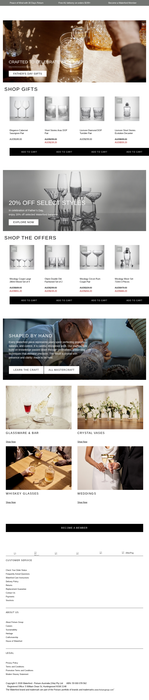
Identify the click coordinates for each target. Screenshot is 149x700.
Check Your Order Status (16, 570)
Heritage (9, 633)
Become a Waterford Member (122, 3)
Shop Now (11, 442)
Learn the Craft (26, 370)
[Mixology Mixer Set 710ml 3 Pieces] (127, 269)
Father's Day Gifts (27, 73)
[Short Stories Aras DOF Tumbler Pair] (57, 121)
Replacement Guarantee (16, 589)
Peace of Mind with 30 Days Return (26, 3)
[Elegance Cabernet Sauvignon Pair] (22, 121)
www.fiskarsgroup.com (104, 690)
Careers (9, 626)
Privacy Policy (12, 663)
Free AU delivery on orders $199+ (74, 3)
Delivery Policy (12, 581)
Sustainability (11, 630)
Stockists (10, 600)
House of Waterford (14, 641)
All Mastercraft (62, 370)
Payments (10, 597)
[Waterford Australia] (64, 541)
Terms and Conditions (15, 667)
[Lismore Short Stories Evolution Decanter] (127, 121)
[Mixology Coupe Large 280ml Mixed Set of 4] (22, 269)
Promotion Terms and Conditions (19, 670)
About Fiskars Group (14, 622)
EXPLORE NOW (23, 222)
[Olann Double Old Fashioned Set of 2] (57, 269)
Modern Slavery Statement (17, 674)
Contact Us (10, 593)
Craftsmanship (12, 637)
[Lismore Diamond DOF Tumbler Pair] (92, 121)
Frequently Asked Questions (18, 574)
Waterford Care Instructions (17, 578)
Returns (9, 585)
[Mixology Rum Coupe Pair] (92, 269)
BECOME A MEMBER (74, 528)
